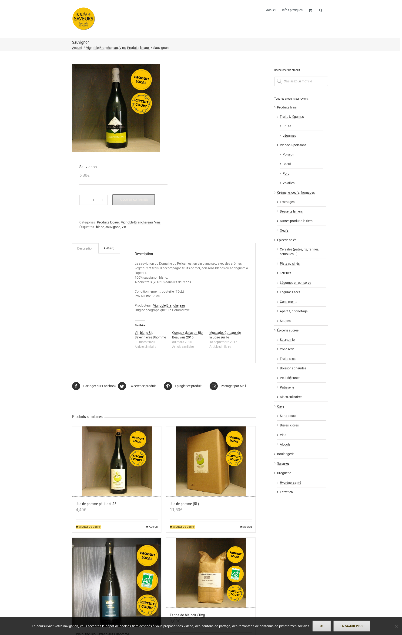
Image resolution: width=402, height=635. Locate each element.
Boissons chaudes (293, 368)
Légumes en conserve (295, 282)
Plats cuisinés (290, 263)
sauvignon (113, 227)
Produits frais (287, 107)
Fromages (287, 202)
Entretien (286, 492)
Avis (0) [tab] (109, 248)
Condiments (288, 302)
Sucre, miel (287, 339)
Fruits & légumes (292, 116)
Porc (286, 173)
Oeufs (284, 230)
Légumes (289, 135)
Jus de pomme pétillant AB (96, 504)
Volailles (289, 183)
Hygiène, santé (290, 482)
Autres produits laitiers (296, 221)
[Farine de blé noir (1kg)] (210, 573)
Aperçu (153, 526)
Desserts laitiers (291, 211)
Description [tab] (85, 248)
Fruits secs (287, 359)
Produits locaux (108, 222)
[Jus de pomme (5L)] (210, 461)
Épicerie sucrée (287, 330)
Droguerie (284, 473)
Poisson (288, 154)
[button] (320, 10)
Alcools (285, 444)
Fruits (287, 126)
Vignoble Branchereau (137, 222)
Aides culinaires (291, 397)
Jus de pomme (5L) (184, 504)
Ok (322, 626)
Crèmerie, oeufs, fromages (296, 192)
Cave (280, 406)
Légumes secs (290, 292)
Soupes (285, 321)
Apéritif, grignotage (294, 311)
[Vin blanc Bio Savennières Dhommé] (116, 582)
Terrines (285, 273)
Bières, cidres (289, 425)
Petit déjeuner (290, 378)
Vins (157, 222)
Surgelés (283, 463)
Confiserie (287, 349)
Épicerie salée (286, 240)
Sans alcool (288, 416)
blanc (100, 227)
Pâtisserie (287, 387)
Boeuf (287, 164)
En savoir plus (352, 626)
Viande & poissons (293, 145)
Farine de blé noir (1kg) (187, 615)
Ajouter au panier (134, 200)
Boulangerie (285, 454)
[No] (396, 626)
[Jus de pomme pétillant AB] (116, 461)
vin (124, 227)
